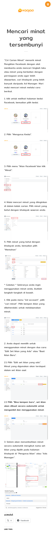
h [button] (47, 4)
